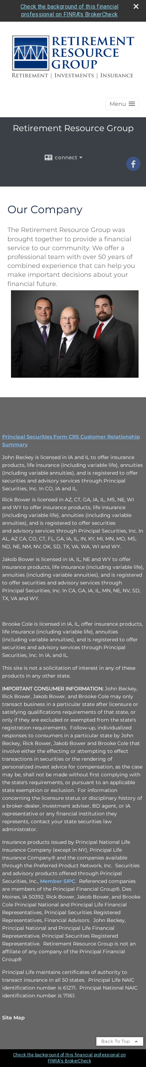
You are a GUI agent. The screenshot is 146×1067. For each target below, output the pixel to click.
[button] (122, 104)
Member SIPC (57, 881)
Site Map (13, 1017)
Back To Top (116, 1041)
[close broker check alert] (136, 6)
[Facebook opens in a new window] (133, 168)
